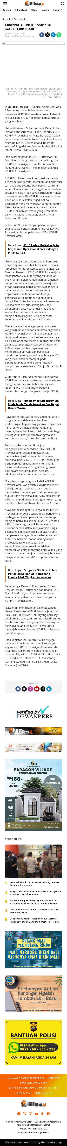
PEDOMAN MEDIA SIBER (33, 1083)
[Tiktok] (42, 689)
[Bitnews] (34, 3)
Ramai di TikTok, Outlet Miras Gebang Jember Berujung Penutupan (34, 883)
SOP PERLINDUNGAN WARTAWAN (27, 1087)
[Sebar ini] (41, 34)
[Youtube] (37, 689)
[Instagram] (30, 689)
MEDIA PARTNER (44, 1092)
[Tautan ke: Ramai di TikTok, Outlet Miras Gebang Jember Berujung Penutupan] (33, 861)
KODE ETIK (54, 1078)
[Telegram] (49, 689)
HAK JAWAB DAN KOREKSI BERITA (25, 1078)
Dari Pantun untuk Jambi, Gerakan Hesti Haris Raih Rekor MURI (35, 911)
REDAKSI (54, 1087)
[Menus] (5, 3)
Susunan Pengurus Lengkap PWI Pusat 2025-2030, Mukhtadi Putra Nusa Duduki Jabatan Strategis (34, 902)
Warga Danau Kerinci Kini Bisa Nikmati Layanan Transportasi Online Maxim (35, 893)
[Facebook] (18, 689)
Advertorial (9, 36)
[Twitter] (24, 689)
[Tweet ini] (47, 34)
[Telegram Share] (53, 34)
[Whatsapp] (58, 34)
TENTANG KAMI (22, 1092)
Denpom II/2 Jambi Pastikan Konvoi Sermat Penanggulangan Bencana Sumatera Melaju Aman (34, 920)
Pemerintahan (29, 36)
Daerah (18, 36)
